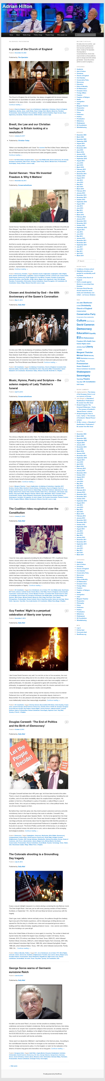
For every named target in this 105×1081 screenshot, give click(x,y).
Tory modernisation (31, 601)
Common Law (55, 275)
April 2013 (80, 212)
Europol (20, 708)
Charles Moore (35, 592)
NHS (78, 358)
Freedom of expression (58, 277)
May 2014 (80, 184)
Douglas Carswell (57, 837)
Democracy (57, 160)
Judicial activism (55, 708)
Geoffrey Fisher (24, 369)
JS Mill (31, 279)
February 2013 (81, 217)
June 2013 (80, 208)
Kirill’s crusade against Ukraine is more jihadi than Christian (85, 284)
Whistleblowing (82, 127)
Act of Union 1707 (45, 590)
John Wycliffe (25, 279)
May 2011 (80, 251)
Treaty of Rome (21, 163)
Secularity (19, 115)
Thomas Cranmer (28, 115)
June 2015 (80, 163)
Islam (78, 104)
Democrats (23, 955)
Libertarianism (27, 841)
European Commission (15, 161)
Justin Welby (29, 111)
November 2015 (81, 156)
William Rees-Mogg (53, 601)
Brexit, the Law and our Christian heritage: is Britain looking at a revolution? (29, 128)
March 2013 (80, 215)
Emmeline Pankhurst (48, 490)
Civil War (48, 275)
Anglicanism (45, 109)
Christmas (52, 109)
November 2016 (81, 148)
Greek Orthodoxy (19, 1057)
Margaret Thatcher (20, 486)
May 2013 (80, 210)
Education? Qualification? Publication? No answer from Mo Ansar (85, 400)
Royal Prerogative (49, 281)
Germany (62, 1055)
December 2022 (81, 139)
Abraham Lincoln (38, 274)
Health (79, 99)
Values (19, 283)
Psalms (20, 495)
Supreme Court (52, 710)
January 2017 (81, 146)
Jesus (23, 111)
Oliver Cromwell (56, 493)
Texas (32, 958)
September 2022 (82, 141)
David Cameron (28, 490)
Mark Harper (18, 597)
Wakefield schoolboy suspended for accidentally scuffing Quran (86, 273)
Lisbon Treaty (40, 161)
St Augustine (27, 497)
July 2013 (80, 206)
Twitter (66, 843)
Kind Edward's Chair (35, 369)
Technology (55, 843)
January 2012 (81, 238)
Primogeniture (13, 599)
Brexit (52, 160)
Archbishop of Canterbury (36, 367)
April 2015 (80, 165)
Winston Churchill (30, 283)
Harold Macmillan (47, 595)
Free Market (41, 277)
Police (79, 112)
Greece (11, 1057)
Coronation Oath (61, 367)
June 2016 (80, 150)
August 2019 (80, 143)
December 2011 (81, 240)
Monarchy (55, 111)
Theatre (86, 379)
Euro (38, 1055)
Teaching (80, 379)
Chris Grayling (59, 705)
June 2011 (80, 249)
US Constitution (51, 958)
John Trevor (19, 841)
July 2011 (80, 247)
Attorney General (34, 705)
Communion (12, 594)
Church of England (20, 109)
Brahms (11, 488)
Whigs (23, 283)
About (18, 35)
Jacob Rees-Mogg (58, 595)
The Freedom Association (49, 497)
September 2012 (82, 227)
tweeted (42, 147)
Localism (79, 350)
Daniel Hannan (13, 277)
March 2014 (80, 189)
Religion (40, 113)
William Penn (32, 845)
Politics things (38, 35)
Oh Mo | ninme (81, 422)
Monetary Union (38, 1057)
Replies (59, 371)
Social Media (42, 843)
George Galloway (32, 839)
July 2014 (80, 180)
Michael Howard (27, 597)
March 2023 (80, 137)
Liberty (36, 279)
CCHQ (78, 306)
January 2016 (81, 154)
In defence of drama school (85, 269)
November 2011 (81, 242)
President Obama (14, 956)
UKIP (78, 384)
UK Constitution (59, 281)
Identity (19, 111)
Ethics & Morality (20, 953)
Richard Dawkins (48, 113)
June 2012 (80, 234)
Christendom (13, 1055)
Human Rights (35, 708)
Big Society (45, 835)
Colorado (11, 955)
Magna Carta (42, 279)
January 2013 (81, 219)
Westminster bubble (18, 845)
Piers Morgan (61, 279)
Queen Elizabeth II (23, 113)
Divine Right (48, 837)
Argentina (57, 486)
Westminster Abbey (31, 371)
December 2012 (81, 221)
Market (47, 161)
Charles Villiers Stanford (21, 488)
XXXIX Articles (38, 115)
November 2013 (81, 197)
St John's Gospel (37, 497)
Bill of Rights (63, 274)
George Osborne (45, 1055)
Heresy (60, 839)
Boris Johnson (13, 275)
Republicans (43, 956)
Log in (79, 628)
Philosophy (80, 110)
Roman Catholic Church (34, 599)
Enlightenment (13, 839)
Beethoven (87, 302)
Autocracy (38, 835)
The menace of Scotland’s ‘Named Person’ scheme (86, 418)
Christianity (42, 488)
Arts (78, 303)
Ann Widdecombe (44, 160)
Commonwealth (63, 592)
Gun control (51, 955)
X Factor (16, 712)
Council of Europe (18, 707)
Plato (78, 361)
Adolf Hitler (32, 1053)
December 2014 (81, 174)
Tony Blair (23, 601)
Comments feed (82, 632)
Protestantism (13, 113)
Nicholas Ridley (55, 1057)
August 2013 (80, 204)
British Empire (22, 275)
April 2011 (80, 253)
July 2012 (80, 232)
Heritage (33, 161)
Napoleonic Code (52, 279)
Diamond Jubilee (14, 369)
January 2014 (81, 193)
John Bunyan (52, 492)
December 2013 (81, 195)
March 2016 (80, 152)
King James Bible (47, 369)
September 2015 (82, 158)
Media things (27, 35)
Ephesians (58, 490)
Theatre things (49, 35)
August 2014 (80, 178)
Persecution (80, 108)
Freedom (24, 274)
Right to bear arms (53, 956)
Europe (66, 160)
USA (10, 845)
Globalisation (41, 839)
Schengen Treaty (35, 1058)
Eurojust (59, 707)
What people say (62, 35)
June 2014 (80, 182)
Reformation (27, 281)
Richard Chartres (47, 495)
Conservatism (64, 275)
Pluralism (61, 111)
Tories (61, 843)
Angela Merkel (41, 1053)
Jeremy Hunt (81, 347)
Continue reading (15, 104)
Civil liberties (81, 78)
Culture (17, 955)
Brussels (48, 1053)
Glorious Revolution (15, 279)
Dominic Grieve (45, 707)
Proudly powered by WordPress (52, 1074)
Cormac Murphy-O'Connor (36, 594)
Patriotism (64, 1057)
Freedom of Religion (83, 97)
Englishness (12, 111)
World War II (52, 371)
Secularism (92, 369)
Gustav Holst (26, 492)
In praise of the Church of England (30, 49)
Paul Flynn (49, 597)
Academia (80, 69)
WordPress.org (81, 634)
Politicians (80, 114)
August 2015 (80, 161)
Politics (27, 953)
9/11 (36, 953)
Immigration (80, 101)
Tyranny (11, 712)
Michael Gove (54, 161)
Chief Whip (43, 592)
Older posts (13, 1066)
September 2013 (82, 202)
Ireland (27, 1057)
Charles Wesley (33, 488)
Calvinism (62, 1053)
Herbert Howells (35, 492)
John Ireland (60, 492)
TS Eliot (11, 499)
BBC (81, 303)
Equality (92, 333)
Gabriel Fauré (17, 492)
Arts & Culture (81, 71)
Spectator (16, 601)
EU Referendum (19, 160)
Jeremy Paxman (45, 708)
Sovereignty (12, 163)
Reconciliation (33, 113)
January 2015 (81, 171)
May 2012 (80, 236)
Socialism (20, 497)
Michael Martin (49, 841)
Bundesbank (55, 1053)
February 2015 (81, 169)
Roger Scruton (58, 113)
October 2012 (81, 225)
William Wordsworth (31, 499)
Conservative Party (22, 594)
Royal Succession (46, 599)
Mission (49, 111)
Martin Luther (40, 493)
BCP (62, 486)
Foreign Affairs (81, 93)
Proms (64, 493)
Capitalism (30, 275)
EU (63, 160)
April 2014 (80, 186)
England (32, 277)
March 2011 (80, 255)
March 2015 (80, 167)
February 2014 (81, 191)
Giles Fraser (26, 161)
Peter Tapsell (56, 597)
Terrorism (27, 958)
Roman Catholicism (37, 281)
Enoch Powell (21, 595)
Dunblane (30, 955)
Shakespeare (13, 497)
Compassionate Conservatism (18, 837)
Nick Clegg (42, 597)
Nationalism (47, 1057)
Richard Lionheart (58, 495)
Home (11, 35)
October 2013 (81, 199)
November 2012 (81, 223)
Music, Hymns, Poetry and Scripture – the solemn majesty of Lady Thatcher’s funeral (35, 384)
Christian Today (23, 140)
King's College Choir (40, 111)
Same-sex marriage (58, 599)
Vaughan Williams (19, 499)
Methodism (48, 493)
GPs (85, 341)
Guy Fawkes (27, 708)
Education (80, 84)
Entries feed (80, 630)
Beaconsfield (44, 705)
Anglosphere (55, 274)
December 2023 (81, 135)
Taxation (49, 843)
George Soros (54, 1055)
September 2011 (82, 245)
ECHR (27, 277)
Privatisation (81, 119)
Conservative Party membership (85, 317)
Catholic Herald (25, 592)
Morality (91, 355)
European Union (29, 160)
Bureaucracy (61, 835)
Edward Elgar (37, 490)
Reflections (80, 121)
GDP (25, 839)
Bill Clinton (51, 705)
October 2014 (81, 176)
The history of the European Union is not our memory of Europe (86, 394)
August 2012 (80, 230)
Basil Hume (65, 590)
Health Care (91, 341)
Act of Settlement (36, 109)
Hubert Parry (44, 492)
